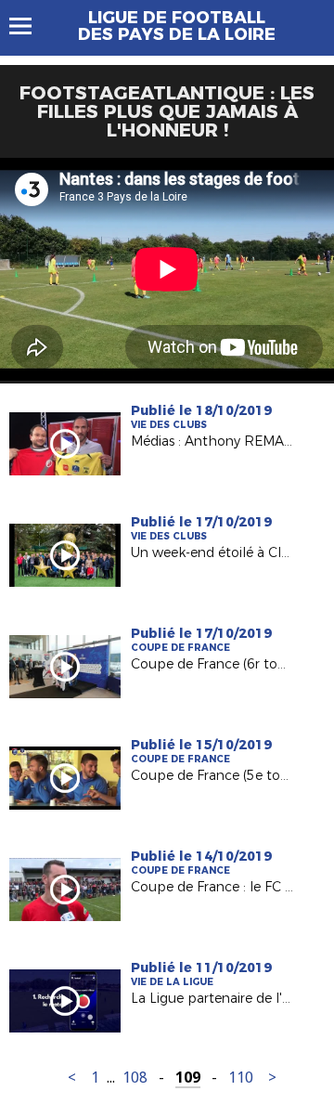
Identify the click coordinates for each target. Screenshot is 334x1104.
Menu (29, 26)
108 (135, 1077)
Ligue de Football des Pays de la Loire (177, 26)
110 (240, 1077)
